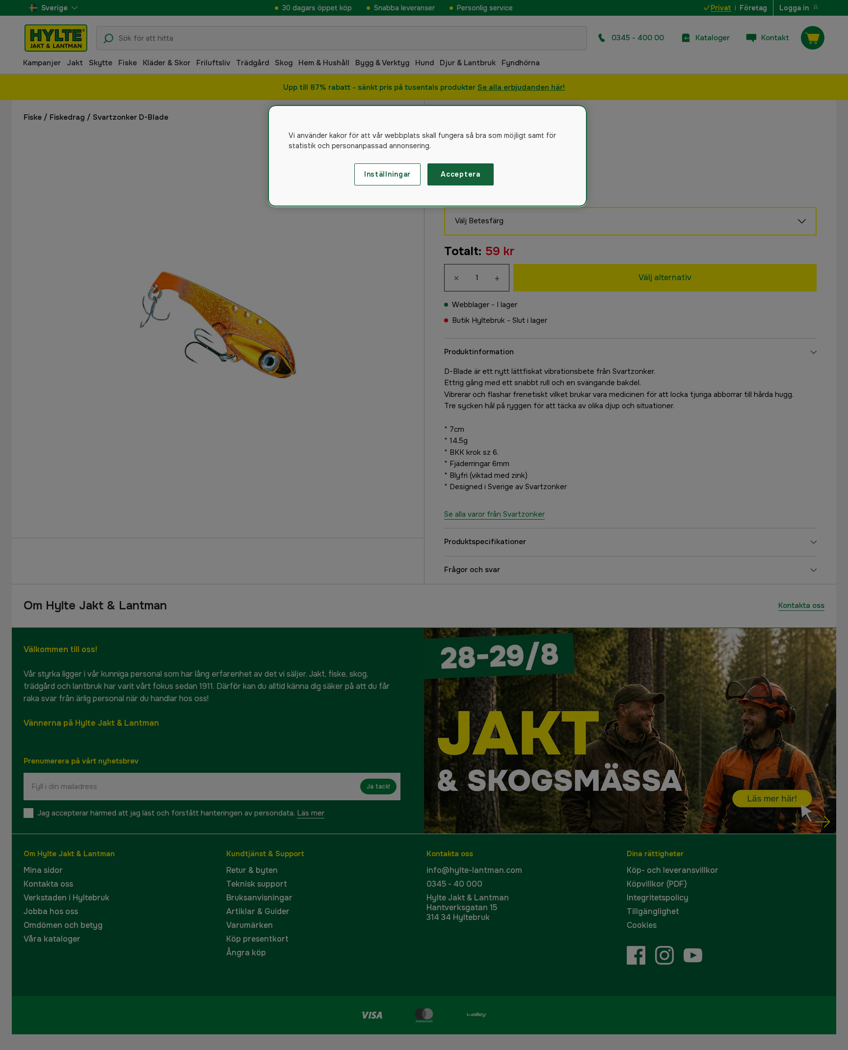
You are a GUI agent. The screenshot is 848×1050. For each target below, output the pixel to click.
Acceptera (460, 174)
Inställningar (387, 174)
